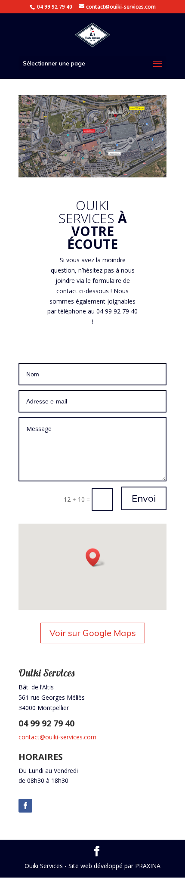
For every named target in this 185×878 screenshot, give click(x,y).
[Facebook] (25, 806)
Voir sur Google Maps (92, 632)
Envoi (144, 498)
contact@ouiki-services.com (57, 737)
